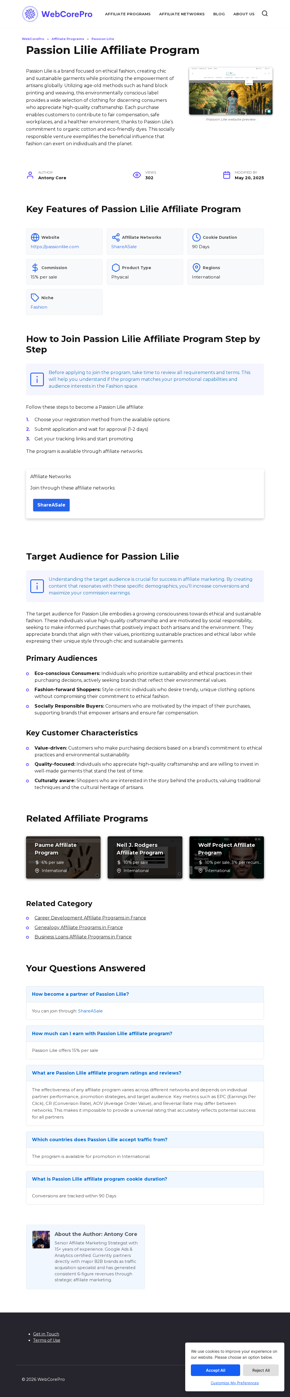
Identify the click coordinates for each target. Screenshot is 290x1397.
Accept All (215, 1370)
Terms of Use (46, 1340)
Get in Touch (46, 1334)
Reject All (261, 1370)
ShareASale (124, 246)
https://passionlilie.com (55, 246)
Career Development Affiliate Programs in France (90, 918)
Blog (219, 14)
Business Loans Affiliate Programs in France (83, 937)
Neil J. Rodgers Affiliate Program (140, 849)
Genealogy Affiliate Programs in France (79, 927)
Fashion (39, 307)
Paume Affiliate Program (56, 849)
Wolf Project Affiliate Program (226, 849)
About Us (244, 14)
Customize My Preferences (235, 1383)
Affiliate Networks (182, 14)
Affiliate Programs (128, 14)
